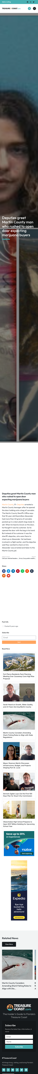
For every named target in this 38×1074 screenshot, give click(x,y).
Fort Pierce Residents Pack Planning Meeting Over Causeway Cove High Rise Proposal (18, 676)
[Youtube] (12, 1070)
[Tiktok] (17, 1070)
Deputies (20, 504)
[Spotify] (26, 1070)
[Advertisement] (19, 469)
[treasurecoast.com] (34, 8)
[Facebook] (27, 2)
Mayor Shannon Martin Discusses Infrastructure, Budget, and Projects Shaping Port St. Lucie (17, 765)
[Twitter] (33, 2)
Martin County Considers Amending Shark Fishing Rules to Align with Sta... (16, 986)
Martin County (7, 504)
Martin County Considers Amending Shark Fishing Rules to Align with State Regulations (18, 735)
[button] (4, 571)
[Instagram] (30, 2)
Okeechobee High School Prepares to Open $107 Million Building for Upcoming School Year (19, 824)
